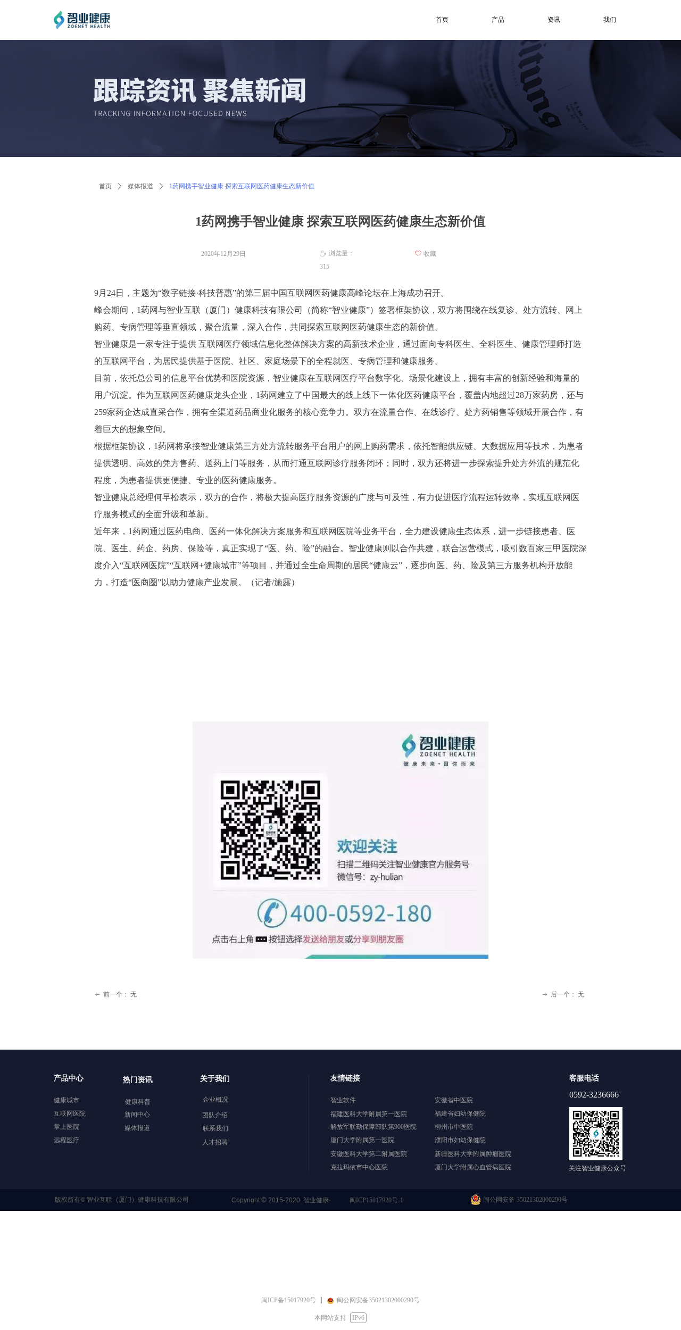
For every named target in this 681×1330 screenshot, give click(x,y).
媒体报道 (140, 186)
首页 (105, 186)
